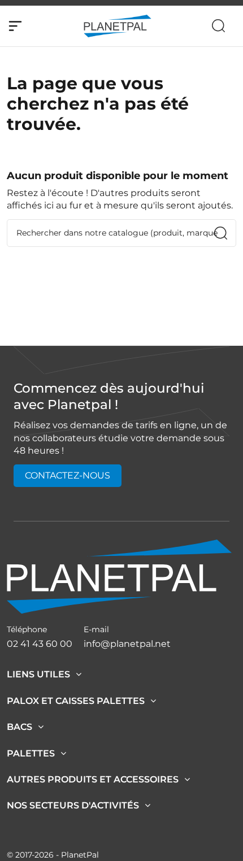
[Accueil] (119, 576)
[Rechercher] (218, 26)
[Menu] (15, 26)
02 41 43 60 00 (39, 643)
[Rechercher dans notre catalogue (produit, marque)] (220, 233)
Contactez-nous (67, 475)
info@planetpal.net (127, 643)
